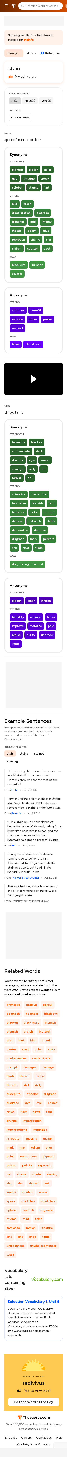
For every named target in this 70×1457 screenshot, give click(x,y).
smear (45, 460)
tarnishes (13, 1228)
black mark (31, 1022)
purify (31, 635)
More (30, 53)
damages (29, 1067)
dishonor (18, 221)
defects (12, 1085)
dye (14, 178)
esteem (17, 319)
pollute (27, 1165)
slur (48, 239)
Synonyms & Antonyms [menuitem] (15, 53)
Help (59, 1437)
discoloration (21, 213)
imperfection (32, 1120)
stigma (33, 187)
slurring (52, 1174)
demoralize (20, 530)
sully (32, 469)
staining (12, 761)
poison (11, 1165)
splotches (28, 1201)
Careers (26, 1437)
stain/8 (29, 39)
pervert (48, 539)
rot (9, 1174)
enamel (53, 1103)
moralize (36, 626)
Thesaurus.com (14, 6)
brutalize (18, 512)
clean (31, 600)
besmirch (18, 442)
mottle (17, 230)
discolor (17, 460)
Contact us (44, 1437)
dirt (26, 1085)
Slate (14, 790)
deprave (40, 530)
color (47, 169)
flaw (23, 1112)
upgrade (47, 635)
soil (14, 548)
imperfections (17, 1129)
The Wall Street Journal (25, 877)
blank (15, 344)
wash (10, 1254)
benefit (35, 310)
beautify (18, 617)
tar (44, 469)
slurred (34, 1183)
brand (27, 204)
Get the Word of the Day (33, 1402)
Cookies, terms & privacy (33, 1444)
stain (10, 753)
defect (25, 1076)
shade (36, 1174)
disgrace (43, 213)
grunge (12, 1120)
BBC (13, 845)
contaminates (16, 1058)
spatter (32, 248)
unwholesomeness (43, 1245)
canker (11, 1049)
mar (22, 1147)
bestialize (19, 503)
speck (45, 178)
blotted (44, 1031)
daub (39, 451)
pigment (49, 1156)
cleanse (35, 617)
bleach (16, 600)
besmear (32, 1013)
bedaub (31, 1004)
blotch (33, 169)
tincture (47, 1228)
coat (25, 1049)
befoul (47, 1004)
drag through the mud (27, 564)
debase (17, 521)
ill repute (13, 1138)
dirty (38, 1085)
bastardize (39, 494)
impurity (31, 1138)
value (16, 644)
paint (10, 1156)
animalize (18, 494)
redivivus (34, 1383)
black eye (19, 265)
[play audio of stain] (10, 77)
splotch (17, 187)
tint (46, 187)
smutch (27, 1192)
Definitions (52, 53)
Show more (22, 117)
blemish (17, 169)
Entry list (11, 1437)
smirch (16, 248)
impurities (40, 1129)
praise (47, 319)
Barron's (16, 813)
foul (49, 1112)
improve (18, 626)
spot (47, 248)
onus (45, 230)
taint (25, 1219)
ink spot (37, 265)
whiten (46, 600)
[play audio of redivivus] (19, 1391)
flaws (36, 1112)
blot (52, 503)
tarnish (17, 478)
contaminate (21, 451)
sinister (17, 274)
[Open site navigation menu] (6, 6)
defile (51, 521)
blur (14, 204)
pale (51, 626)
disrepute (14, 1094)
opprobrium (28, 1156)
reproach (18, 239)
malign (47, 1138)
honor (33, 319)
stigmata (46, 1210)
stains (24, 753)
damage (48, 1067)
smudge (29, 178)
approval (18, 310)
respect (17, 328)
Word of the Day (34, 1376)
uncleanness (15, 1245)
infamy (47, 221)
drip (33, 221)
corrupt (49, 512)
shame (35, 239)
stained (39, 753)
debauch (35, 521)
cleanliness (33, 344)
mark (33, 539)
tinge (39, 548)
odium (32, 230)
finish (10, 1112)
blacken (36, 442)
